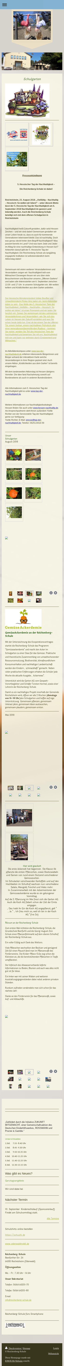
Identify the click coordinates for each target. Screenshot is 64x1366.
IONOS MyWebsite (14, 1361)
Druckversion (15, 1348)
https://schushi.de (15, 1235)
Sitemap (26, 1348)
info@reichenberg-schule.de (18, 1300)
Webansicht (53, 1353)
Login (56, 1348)
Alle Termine (53, 1218)
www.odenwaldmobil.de (17, 1244)
